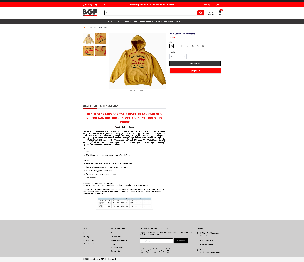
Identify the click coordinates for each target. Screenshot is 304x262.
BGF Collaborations (168, 21)
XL (193, 46)
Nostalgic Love (142, 21)
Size (171, 42)
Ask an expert (207, 244)
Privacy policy (116, 237)
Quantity (172, 52)
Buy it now (195, 71)
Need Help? (207, 5)
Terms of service (117, 247)
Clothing (123, 21)
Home (110, 21)
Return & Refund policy (119, 240)
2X (198, 46)
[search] (200, 12)
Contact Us (115, 251)
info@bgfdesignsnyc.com (95, 5)
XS (172, 46)
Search (113, 233)
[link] (142, 250)
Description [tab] (90, 106)
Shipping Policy (116, 244)
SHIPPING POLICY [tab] (109, 106)
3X (203, 46)
